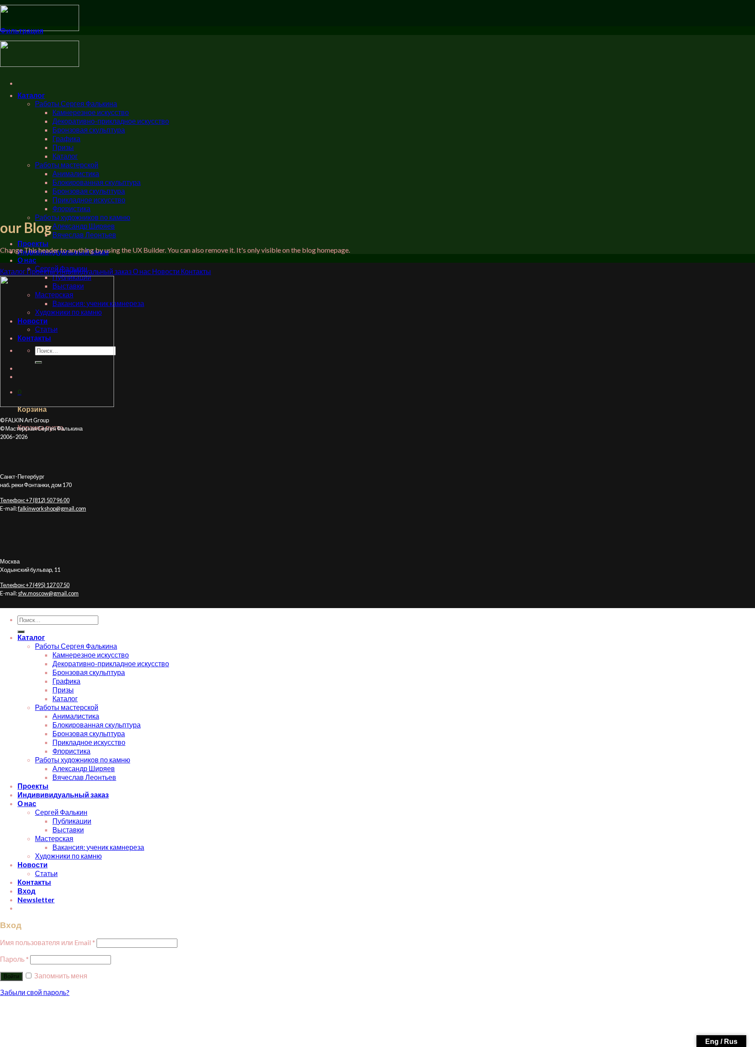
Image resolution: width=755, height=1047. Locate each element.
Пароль (14, 959)
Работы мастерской (66, 164)
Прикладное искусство (88, 199)
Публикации (71, 821)
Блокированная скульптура (96, 182)
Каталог (31, 95)
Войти (11, 976)
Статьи (46, 873)
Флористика (71, 208)
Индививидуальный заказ (63, 794)
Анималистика (75, 173)
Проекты (32, 243)
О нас (26, 260)
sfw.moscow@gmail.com (48, 593)
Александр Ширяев (83, 226)
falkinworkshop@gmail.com (52, 508)
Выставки (68, 829)
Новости (32, 864)
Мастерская (54, 838)
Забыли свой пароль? (34, 992)
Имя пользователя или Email (47, 942)
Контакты (34, 882)
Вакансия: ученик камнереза (98, 847)
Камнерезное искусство (90, 112)
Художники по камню (68, 856)
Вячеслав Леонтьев (84, 234)
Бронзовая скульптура (88, 129)
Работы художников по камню (82, 217)
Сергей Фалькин (61, 812)
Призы (63, 147)
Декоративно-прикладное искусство (110, 121)
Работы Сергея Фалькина (76, 103)
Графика (66, 138)
